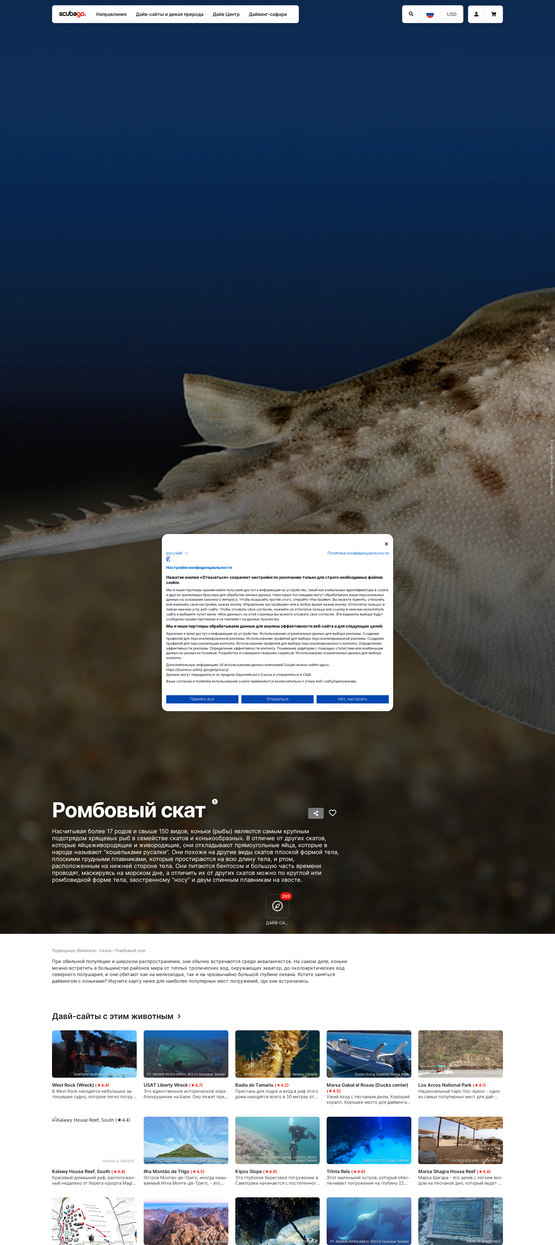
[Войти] (476, 14)
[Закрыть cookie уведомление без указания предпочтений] (386, 543)
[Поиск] (410, 14)
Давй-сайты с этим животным (112, 1016)
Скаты (105, 950)
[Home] (72, 14)
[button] (177, 553)
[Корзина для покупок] (494, 14)
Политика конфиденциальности (358, 552)
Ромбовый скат (130, 950)
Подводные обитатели (74, 950)
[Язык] (429, 14)
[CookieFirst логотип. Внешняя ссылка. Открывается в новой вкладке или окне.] (168, 559)
